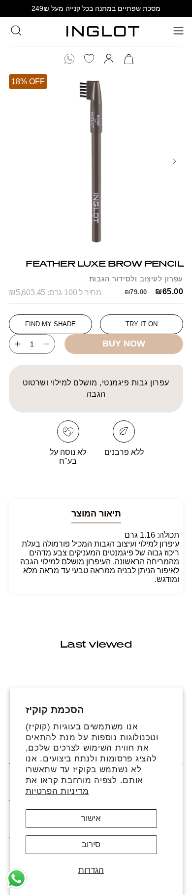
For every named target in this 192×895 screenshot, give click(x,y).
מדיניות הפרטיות (57, 791)
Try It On (142, 324)
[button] (16, 30)
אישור (91, 818)
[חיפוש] (16, 30)
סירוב (91, 844)
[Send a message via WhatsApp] (16, 878)
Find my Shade (50, 324)
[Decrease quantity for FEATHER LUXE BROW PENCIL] (49, 344)
